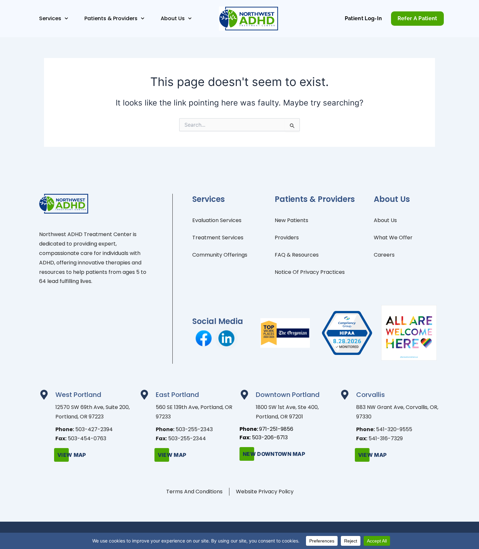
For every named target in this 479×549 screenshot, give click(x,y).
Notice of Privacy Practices (310, 272)
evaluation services (216, 220)
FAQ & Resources (297, 255)
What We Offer (393, 237)
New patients (291, 220)
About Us (385, 220)
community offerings (219, 255)
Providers (287, 237)
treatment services (217, 237)
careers (384, 255)
